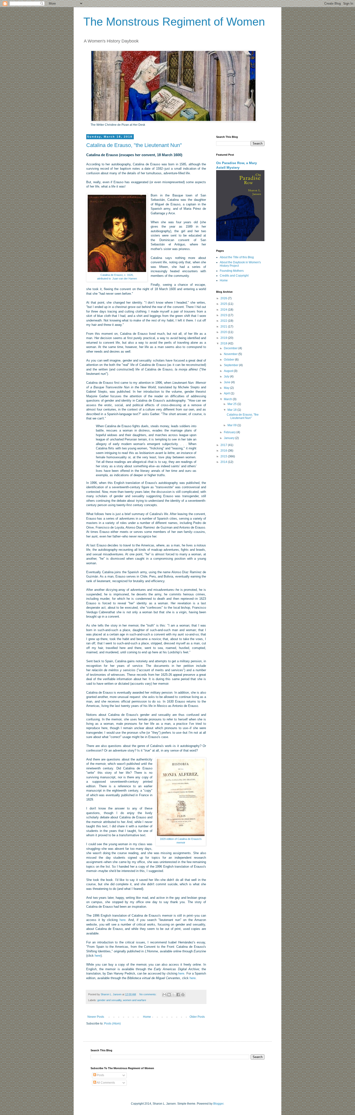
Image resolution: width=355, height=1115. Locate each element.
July (227, 376)
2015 (224, 456)
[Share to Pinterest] (182, 994)
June (227, 382)
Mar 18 (232, 409)
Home (147, 1016)
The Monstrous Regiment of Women (174, 21)
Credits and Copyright (234, 275)
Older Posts (197, 1016)
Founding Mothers (232, 270)
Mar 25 (232, 404)
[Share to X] (173, 994)
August (229, 371)
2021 (224, 326)
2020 (224, 332)
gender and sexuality (109, 1000)
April (227, 393)
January (229, 438)
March (228, 399)
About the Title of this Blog (237, 257)
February (230, 432)
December (231, 348)
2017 (224, 445)
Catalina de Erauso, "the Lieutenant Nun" (134, 145)
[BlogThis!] (169, 994)
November (231, 354)
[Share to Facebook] (178, 994)
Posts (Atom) (112, 1023)
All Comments (105, 1082)
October (229, 359)
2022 (224, 320)
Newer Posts (95, 1016)
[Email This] (164, 994)
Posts (100, 1075)
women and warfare (134, 1000)
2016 (224, 450)
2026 (224, 298)
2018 (224, 343)
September (231, 365)
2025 (224, 304)
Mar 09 (232, 425)
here (123, 920)
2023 (224, 315)
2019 (224, 338)
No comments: (148, 994)
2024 (224, 309)
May (227, 388)
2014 (224, 462)
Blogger (218, 1103)
